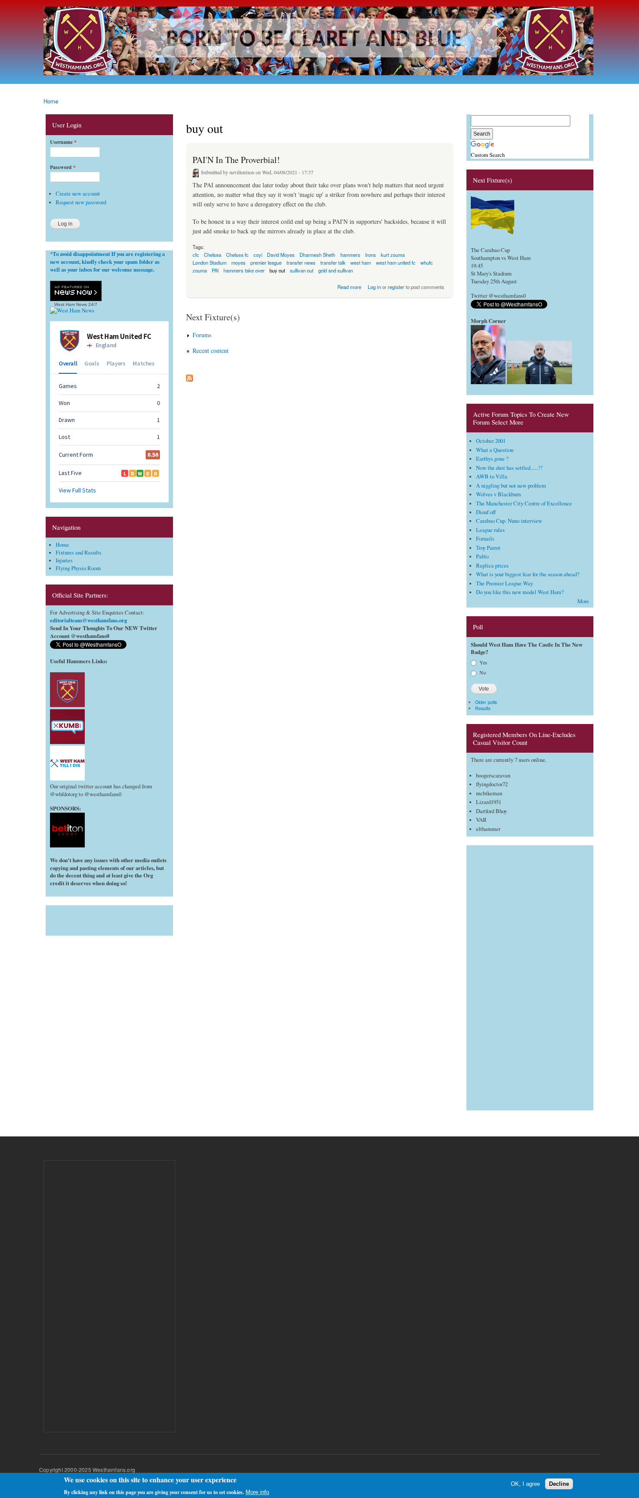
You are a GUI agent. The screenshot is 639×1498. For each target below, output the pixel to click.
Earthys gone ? (492, 458)
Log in (374, 286)
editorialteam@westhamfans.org (88, 620)
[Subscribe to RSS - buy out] (189, 376)
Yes (483, 662)
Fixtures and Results (78, 552)
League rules (490, 530)
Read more (349, 286)
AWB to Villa (491, 476)
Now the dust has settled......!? (509, 468)
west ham (360, 262)
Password (63, 167)
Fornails (485, 538)
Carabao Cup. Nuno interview (509, 521)
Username (63, 142)
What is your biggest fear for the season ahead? (527, 574)
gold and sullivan (335, 270)
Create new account (78, 193)
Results (482, 708)
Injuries (64, 560)
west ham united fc (396, 262)
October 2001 (491, 441)
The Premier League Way (504, 583)
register (396, 286)
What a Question (494, 450)
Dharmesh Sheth (317, 254)
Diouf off (486, 512)
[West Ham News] (72, 310)
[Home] (319, 42)
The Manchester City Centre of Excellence (524, 503)
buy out (277, 270)
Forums (202, 335)
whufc (426, 262)
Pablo (482, 556)
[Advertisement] (109, 918)
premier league (266, 262)
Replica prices (492, 565)
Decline (559, 1484)
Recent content (211, 350)
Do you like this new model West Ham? (520, 592)
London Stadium (209, 262)
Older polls (486, 702)
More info (257, 1491)
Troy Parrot (488, 547)
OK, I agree (525, 1484)
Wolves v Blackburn (498, 494)
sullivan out (301, 270)
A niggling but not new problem (511, 485)
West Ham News (70, 304)
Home (50, 101)
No (482, 672)
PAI (215, 270)
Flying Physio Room (78, 568)
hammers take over (244, 270)
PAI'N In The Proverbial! (236, 160)
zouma (200, 270)
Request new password (81, 202)
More (583, 601)
